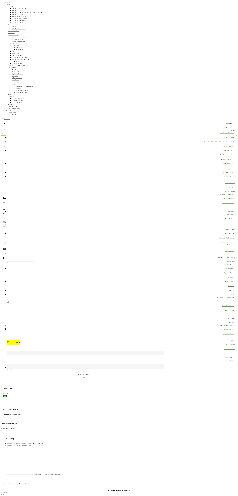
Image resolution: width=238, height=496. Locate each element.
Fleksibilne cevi (17, 55)
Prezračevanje (13, 43)
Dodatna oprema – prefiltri (20, 59)
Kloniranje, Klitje (13, 31)
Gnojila (10, 6)
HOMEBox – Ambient (18, 27)
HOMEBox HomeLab (18, 29)
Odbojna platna (17, 78)
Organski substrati (18, 102)
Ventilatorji (15, 45)
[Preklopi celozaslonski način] (5, 492)
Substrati (11, 96)
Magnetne (15, 76)
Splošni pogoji (12, 113)
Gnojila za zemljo (17, 14)
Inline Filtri (19, 61)
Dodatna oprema (17, 70)
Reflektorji (15, 80)
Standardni (19, 47)
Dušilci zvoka (16, 53)
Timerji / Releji (12, 94)
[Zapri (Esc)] (1, 492)
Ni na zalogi (11, 369)
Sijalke (14, 84)
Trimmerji (11, 104)
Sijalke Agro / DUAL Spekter (24, 86)
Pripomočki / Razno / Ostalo (17, 65)
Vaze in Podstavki (14, 108)
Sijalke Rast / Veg (21, 92)
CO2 (13, 51)
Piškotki (14, 115)
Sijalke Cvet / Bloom (22, 90)
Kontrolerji (11, 33)
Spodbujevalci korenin (19, 20)
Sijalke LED (15, 82)
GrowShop (7, 110)
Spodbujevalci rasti (18, 23)
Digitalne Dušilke (17, 74)
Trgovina (7, 4)
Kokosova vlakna (17, 100)
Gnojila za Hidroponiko (19, 8)
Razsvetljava (12, 68)
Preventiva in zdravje (19, 16)
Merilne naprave (13, 35)
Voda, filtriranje (13, 106)
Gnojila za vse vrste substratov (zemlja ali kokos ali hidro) (31, 12)
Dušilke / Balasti (17, 72)
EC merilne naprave (18, 39)
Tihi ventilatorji (20, 49)
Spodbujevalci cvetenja (19, 18)
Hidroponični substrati (19, 98)
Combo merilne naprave (20, 37)
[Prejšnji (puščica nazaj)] (1, 494)
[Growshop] (6, 119)
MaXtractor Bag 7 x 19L (85, 374)
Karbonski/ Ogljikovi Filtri (20, 57)
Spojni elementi (17, 63)
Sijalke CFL (19, 88)
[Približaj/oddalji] (7, 492)
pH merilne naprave (18, 41)
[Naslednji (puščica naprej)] (3, 494)
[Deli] (3, 492)
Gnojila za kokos (17, 10)
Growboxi (11, 25)
